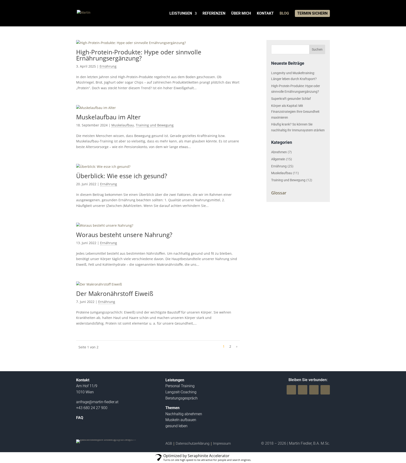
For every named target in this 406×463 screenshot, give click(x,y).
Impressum (222, 443)
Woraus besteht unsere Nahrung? (124, 234)
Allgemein (278, 159)
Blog (284, 14)
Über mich (241, 14)
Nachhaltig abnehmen (183, 414)
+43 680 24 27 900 (91, 408)
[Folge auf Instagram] (314, 390)
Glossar (278, 193)
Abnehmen (279, 152)
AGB (168, 443)
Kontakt (265, 14)
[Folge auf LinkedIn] (325, 390)
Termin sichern (312, 13)
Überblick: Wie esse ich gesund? (121, 176)
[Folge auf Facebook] (291, 390)
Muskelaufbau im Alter (108, 117)
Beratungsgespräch (181, 398)
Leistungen (180, 14)
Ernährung (108, 66)
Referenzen (214, 14)
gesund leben (176, 426)
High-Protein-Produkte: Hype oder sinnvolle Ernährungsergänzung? (138, 55)
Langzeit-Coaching (180, 392)
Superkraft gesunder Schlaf (291, 99)
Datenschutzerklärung (192, 443)
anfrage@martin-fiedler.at (97, 402)
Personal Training (180, 386)
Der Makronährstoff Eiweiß (114, 293)
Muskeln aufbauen (180, 420)
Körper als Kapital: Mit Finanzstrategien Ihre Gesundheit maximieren (295, 111)
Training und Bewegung (155, 125)
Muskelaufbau (122, 125)
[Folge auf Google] (302, 390)
